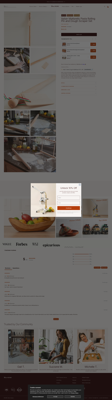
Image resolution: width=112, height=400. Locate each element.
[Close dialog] (80, 185)
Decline (73, 396)
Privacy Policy (74, 393)
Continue (68, 208)
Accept (55, 396)
